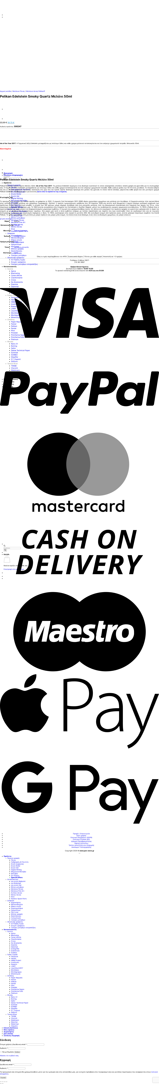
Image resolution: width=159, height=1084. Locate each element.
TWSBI (13, 1016)
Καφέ (16, 242)
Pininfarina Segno (17, 989)
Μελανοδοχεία (17, 238)
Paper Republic (17, 978)
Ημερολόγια (16, 244)
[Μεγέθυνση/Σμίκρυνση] (0, 1081)
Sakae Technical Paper (19, 1003)
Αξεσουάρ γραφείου (15, 257)
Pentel (13, 983)
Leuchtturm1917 (17, 968)
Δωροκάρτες (16, 902)
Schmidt (14, 1005)
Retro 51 (14, 997)
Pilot (12, 985)
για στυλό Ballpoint (19, 211)
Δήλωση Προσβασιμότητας (81, 841)
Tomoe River (12, 1014)
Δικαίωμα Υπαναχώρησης (81, 847)
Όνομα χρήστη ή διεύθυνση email (13, 1044)
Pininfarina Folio (17, 991)
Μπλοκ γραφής (17, 249)
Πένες (13, 860)
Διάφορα (11, 233)
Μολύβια (14, 203)
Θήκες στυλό (16, 240)
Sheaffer (14, 1009)
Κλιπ (13, 229)
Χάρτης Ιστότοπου (81, 843)
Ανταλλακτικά (13, 209)
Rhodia (10, 995)
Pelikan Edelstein (20, 231)
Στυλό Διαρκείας (17, 864)
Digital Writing (17, 198)
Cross (13, 941)
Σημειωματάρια (17, 908)
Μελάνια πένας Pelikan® (35, 91)
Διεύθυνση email (7, 1064)
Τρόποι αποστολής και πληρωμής (81, 845)
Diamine (14, 945)
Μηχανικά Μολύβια (19, 200)
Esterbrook (15, 951)
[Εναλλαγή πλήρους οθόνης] (2, 1081)
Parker (13, 980)
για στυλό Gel (16, 216)
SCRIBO (14, 1007)
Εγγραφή (3, 1077)
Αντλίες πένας (16, 893)
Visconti (14, 1018)
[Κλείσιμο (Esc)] (6, 1081)
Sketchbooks (16, 251)
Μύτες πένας (16, 227)
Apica (13, 271)
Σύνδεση (17, 1052)
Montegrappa (16, 972)
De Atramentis (16, 943)
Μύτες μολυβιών (18, 218)
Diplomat (14, 947)
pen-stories (8, 1034)
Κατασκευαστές (10, 266)
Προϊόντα (7, 183)
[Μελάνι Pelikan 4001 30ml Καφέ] (8, 119)
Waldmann (15, 1020)
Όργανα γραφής (13, 858)
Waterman (15, 1024)
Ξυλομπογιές (16, 918)
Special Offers (17, 207)
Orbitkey (10, 976)
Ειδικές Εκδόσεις (11, 1028)
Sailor (13, 1001)
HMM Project (16, 960)
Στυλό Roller (16, 194)
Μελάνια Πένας (19, 91)
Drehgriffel (15, 949)
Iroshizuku (15, 962)
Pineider (14, 987)
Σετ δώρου (15, 205)
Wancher (14, 1022)
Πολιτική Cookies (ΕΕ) (81, 839)
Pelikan (17, 225)
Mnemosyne (15, 974)
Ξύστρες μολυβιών (18, 255)
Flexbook (14, 956)
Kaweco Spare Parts (19, 899)
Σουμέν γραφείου (18, 262)
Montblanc (15, 970)
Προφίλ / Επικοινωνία (81, 834)
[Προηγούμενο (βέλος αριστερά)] (0, 1083)
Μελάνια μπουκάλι (21, 247)
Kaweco (14, 964)
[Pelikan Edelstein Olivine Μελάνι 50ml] (8, 109)
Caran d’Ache (16, 937)
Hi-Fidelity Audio (18, 260)
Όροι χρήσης (81, 836)
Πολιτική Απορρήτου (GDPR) (81, 837)
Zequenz (14, 1026)
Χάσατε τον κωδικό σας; (9, 1056)
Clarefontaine (16, 939)
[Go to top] (79, 853)
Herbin (13, 958)
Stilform (14, 1012)
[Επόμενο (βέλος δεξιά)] (2, 1083)
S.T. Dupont (15, 1010)
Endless (14, 953)
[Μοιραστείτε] (4, 1081)
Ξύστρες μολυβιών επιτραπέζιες (24, 264)
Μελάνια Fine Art (18, 222)
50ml (16, 253)
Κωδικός (4, 1048)
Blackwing (15, 935)
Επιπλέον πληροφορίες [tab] (13, 175)
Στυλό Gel (15, 196)
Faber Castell (12, 955)
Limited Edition (19, 236)
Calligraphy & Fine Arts (19, 862)
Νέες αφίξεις (9, 1030)
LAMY (13, 966)
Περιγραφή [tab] (8, 173)
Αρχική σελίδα (5, 91)
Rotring (14, 999)
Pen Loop (14, 912)
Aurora (10, 269)
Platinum (14, 993)
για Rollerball (16, 213)
